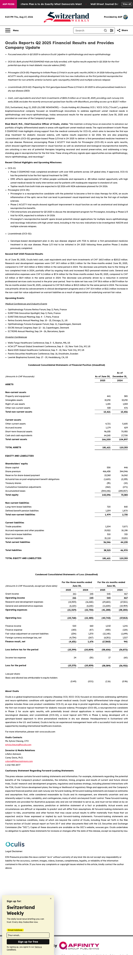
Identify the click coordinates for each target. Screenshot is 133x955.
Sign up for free (28, 941)
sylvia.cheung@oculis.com (18, 744)
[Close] (50, 898)
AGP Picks (8, 4)
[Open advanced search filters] (111, 30)
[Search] (105, 30)
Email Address (15, 930)
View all (127, 4)
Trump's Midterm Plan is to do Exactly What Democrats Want (45, 4)
